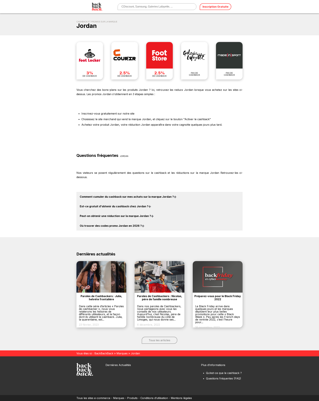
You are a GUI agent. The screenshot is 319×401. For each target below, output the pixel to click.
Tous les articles (159, 340)
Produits (132, 398)
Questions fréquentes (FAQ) (223, 378)
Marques (122, 353)
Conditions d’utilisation (154, 398)
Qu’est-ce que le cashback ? (224, 373)
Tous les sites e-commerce (93, 398)
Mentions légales (181, 398)
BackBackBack (103, 353)
